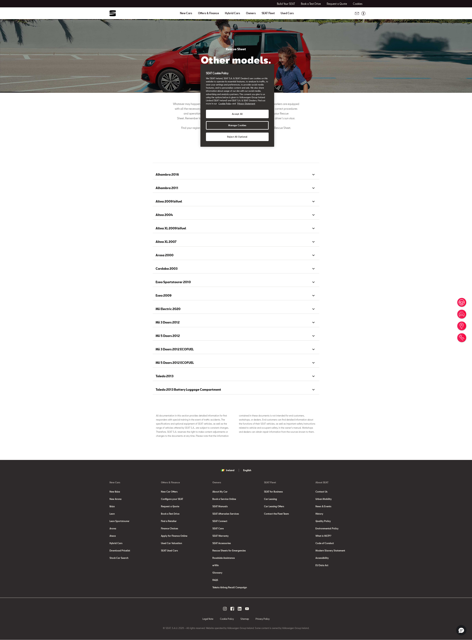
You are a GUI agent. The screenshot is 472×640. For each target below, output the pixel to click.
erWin (215, 565)
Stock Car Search (119, 558)
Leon (112, 513)
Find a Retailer (169, 521)
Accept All (237, 114)
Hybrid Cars (232, 13)
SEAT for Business (273, 491)
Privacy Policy (263, 619)
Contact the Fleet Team (276, 513)
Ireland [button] (230, 470)
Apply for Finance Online (174, 535)
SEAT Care (218, 528)
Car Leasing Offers (274, 506)
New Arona (116, 499)
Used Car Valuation (171, 543)
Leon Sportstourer (119, 521)
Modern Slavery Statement (330, 550)
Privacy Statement (246, 103)
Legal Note (207, 619)
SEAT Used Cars (169, 550)
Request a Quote (170, 506)
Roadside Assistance (223, 558)
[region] (237, 105)
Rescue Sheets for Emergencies (229, 550)
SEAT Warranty (220, 535)
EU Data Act (321, 565)
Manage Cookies (237, 125)
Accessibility (322, 558)
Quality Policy (323, 521)
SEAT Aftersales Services (225, 513)
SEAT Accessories (221, 543)
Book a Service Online (224, 499)
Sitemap (244, 619)
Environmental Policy (327, 528)
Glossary (217, 572)
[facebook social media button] (232, 608)
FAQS (215, 580)
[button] (461, 630)
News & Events (323, 506)
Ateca (113, 535)
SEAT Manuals (220, 506)
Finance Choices (169, 528)
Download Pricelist (120, 550)
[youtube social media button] (247, 608)
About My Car (220, 491)
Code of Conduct (324, 543)
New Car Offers (169, 491)
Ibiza (112, 506)
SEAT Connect (219, 521)
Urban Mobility (323, 499)
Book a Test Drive (170, 513)
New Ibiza (115, 491)
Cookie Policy (227, 619)
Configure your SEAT (172, 499)
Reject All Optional (237, 137)
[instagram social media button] (225, 608)
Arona (113, 528)
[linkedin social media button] (239, 608)
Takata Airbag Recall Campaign (229, 587)
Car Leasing (270, 499)
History (319, 513)
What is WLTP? (323, 535)
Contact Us (321, 491)
